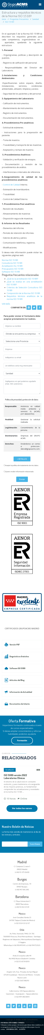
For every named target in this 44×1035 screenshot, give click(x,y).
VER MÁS (6, 304)
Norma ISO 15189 (10, 260)
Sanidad (35, 19)
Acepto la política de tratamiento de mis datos (21, 465)
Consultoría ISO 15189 (12, 263)
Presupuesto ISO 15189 (12, 269)
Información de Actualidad (21, 692)
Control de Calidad (11, 184)
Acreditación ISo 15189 (12, 266)
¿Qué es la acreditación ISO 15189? (22, 278)
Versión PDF (15, 644)
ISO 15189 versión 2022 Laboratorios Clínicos (15, 777)
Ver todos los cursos (22, 808)
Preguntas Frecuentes (19, 19)
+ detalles (22, 459)
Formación (22, 740)
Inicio (4, 19)
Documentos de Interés (20, 704)
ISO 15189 (9, 22)
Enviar (22, 479)
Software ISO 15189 (11, 271)
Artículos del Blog (17, 680)
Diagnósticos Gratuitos (19, 656)
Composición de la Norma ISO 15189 (23, 293)
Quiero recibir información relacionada (19, 471)
